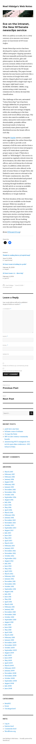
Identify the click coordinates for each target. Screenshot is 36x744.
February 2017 (10, 474)
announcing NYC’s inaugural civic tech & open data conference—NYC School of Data (17, 444)
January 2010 (9, 640)
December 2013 (10, 520)
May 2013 (8, 538)
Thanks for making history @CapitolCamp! (16, 255)
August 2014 (9, 500)
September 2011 (10, 589)
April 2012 (8, 571)
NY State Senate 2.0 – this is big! (13, 273)
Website (6, 354)
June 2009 (8, 658)
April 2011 (8, 602)
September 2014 (10, 497)
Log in (7, 724)
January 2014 (9, 518)
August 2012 (9, 561)
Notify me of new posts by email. (12, 370)
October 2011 (9, 586)
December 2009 (10, 642)
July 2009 (8, 655)
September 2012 (10, 558)
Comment (7, 309)
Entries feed (9, 726)
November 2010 (10, 614)
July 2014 (8, 502)
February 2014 (10, 515)
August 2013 (9, 530)
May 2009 (8, 660)
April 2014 (8, 510)
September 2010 (10, 620)
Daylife (13, 138)
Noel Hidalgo (9, 285)
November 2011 (10, 584)
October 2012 (9, 556)
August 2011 (9, 591)
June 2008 (8, 688)
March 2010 (9, 635)
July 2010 (8, 625)
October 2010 (9, 617)
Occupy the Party (11, 434)
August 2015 (9, 482)
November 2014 (10, 492)
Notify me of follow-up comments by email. (15, 365)
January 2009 (9, 671)
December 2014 (10, 489)
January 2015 (9, 487)
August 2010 (9, 622)
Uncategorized (7, 287)
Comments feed (10, 729)
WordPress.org (10, 731)
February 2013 (10, 546)
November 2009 (10, 645)
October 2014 (9, 495)
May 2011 (8, 599)
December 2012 (10, 551)
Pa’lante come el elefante (14, 431)
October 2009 (10, 648)
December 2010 (10, 612)
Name (5, 336)
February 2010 (10, 637)
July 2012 (8, 563)
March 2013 (9, 543)
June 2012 (8, 566)
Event (7, 706)
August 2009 (9, 653)
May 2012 (8, 569)
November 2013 (10, 523)
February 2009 (10, 668)
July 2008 (8, 686)
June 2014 (8, 505)
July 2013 (8, 533)
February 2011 (9, 607)
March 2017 (9, 472)
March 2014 (9, 512)
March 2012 (9, 574)
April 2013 (8, 540)
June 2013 (8, 535)
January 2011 (9, 609)
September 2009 (11, 650)
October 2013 (9, 525)
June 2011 (8, 597)
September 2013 (10, 528)
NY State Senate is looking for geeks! (14, 264)
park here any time (12, 429)
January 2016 (9, 479)
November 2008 (10, 676)
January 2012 (9, 579)
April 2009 (9, 663)
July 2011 (8, 594)
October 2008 (10, 678)
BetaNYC (8, 703)
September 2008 (11, 681)
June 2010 (8, 627)
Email (5, 345)
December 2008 (10, 673)
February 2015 (10, 484)
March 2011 (9, 604)
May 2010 (8, 630)
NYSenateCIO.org (13, 232)
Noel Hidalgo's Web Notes (17, 6)
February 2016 (10, 477)
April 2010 (8, 632)
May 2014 (8, 507)
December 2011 (10, 581)
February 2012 (10, 576)
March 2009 (9, 665)
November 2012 (10, 553)
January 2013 (9, 548)
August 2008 (9, 683)
